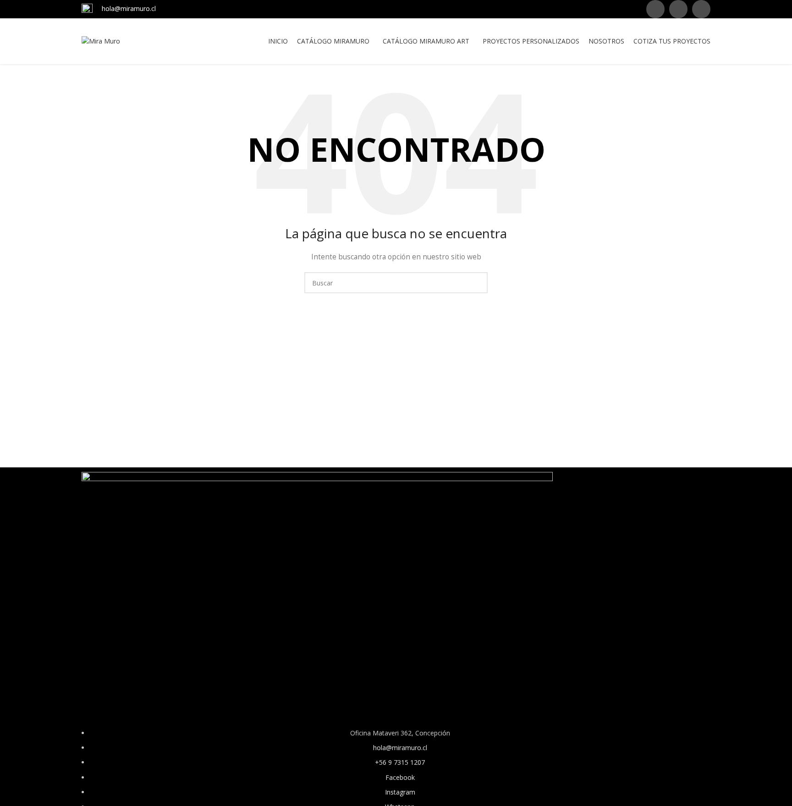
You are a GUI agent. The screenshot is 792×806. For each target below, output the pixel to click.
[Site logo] (101, 40)
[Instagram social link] (678, 9)
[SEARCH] (477, 282)
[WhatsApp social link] (701, 9)
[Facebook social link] (655, 9)
